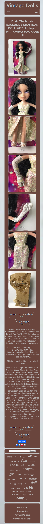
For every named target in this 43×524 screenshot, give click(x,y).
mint (13, 479)
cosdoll (18, 457)
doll (34, 483)
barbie (28, 487)
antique (24, 495)
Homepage (22, 507)
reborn (31, 464)
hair (10, 483)
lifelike (21, 491)
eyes (27, 499)
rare (19, 474)
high (24, 457)
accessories (14, 461)
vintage (29, 473)
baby (20, 498)
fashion (31, 495)
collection (33, 479)
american (16, 488)
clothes (26, 484)
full (22, 465)
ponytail (28, 469)
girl (12, 474)
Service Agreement (22, 519)
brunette (15, 494)
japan (18, 470)
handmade (32, 461)
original (14, 464)
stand (12, 470)
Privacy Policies (22, 515)
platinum (15, 491)
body (20, 484)
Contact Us (22, 511)
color (8, 479)
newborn (29, 491)
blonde (22, 478)
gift (15, 484)
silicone (32, 456)
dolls (24, 460)
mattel (9, 457)
